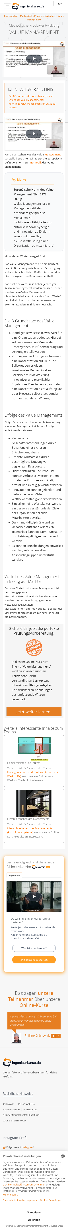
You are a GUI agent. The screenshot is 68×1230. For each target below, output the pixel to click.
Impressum (8, 1103)
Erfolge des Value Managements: (26, 99)
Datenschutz (30, 1109)
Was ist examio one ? (34, 948)
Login (58, 3)
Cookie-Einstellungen (14, 1120)
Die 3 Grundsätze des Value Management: (31, 96)
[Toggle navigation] (7, 6)
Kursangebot (11, 16)
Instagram (27, 1147)
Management (53, 154)
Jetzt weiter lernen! (34, 711)
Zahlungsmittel (26, 1103)
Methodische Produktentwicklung (38, 16)
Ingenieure (14, 875)
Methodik (36, 162)
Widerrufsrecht (11, 1109)
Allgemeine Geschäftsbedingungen (21, 1115)
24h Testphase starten (34, 959)
